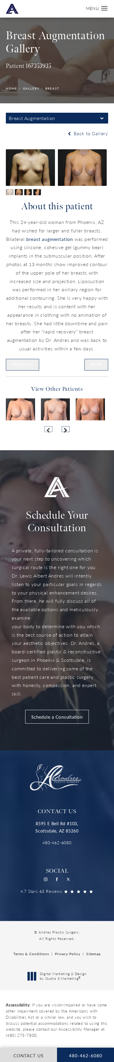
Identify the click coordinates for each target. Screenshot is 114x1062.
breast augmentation (49, 239)
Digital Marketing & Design (63, 976)
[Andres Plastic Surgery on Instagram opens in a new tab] (45, 879)
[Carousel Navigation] (57, 426)
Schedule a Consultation (56, 717)
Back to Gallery (90, 133)
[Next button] (66, 429)
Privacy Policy (67, 953)
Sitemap (93, 953)
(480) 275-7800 (21, 1035)
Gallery (31, 88)
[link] (57, 842)
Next (96, 364)
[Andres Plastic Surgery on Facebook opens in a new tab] (57, 879)
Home (11, 88)
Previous (22, 364)
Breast (52, 88)
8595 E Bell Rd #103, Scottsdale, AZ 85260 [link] (57, 827)
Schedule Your (57, 522)
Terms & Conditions (31, 953)
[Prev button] (48, 429)
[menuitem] (45, 879)
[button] (104, 8)
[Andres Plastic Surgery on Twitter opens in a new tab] (68, 879)
